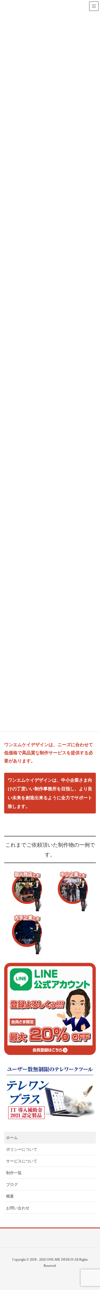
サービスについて (21, 1161)
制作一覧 (14, 1173)
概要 (10, 1196)
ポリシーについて (21, 1149)
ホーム (12, 1138)
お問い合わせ (17, 1208)
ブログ (12, 1185)
